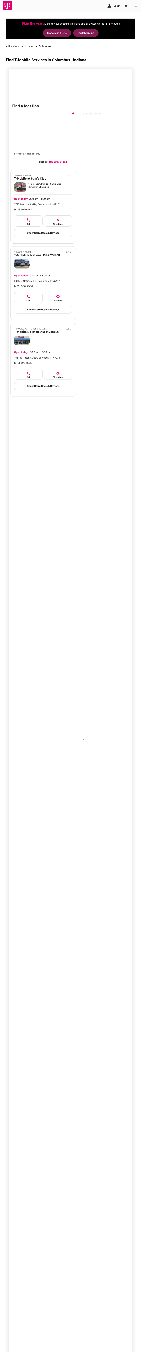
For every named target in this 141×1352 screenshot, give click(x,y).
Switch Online (86, 32)
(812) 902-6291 (23, 209)
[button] (59, 161)
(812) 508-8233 (23, 362)
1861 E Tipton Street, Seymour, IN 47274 (37, 357)
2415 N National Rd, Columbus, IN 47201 (37, 280)
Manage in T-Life (57, 32)
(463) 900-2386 (23, 286)
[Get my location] (73, 113)
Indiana (29, 46)
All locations (12, 46)
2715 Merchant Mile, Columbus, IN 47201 (37, 204)
